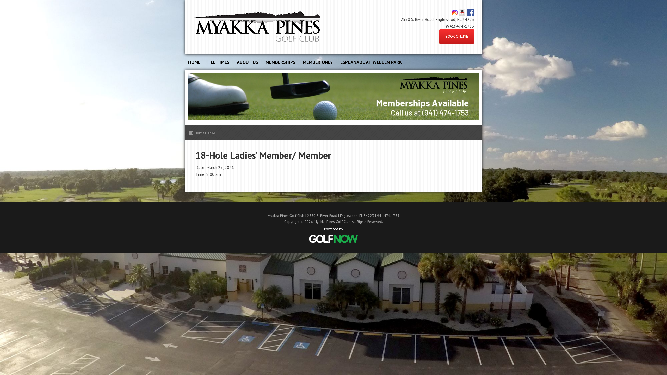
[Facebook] (470, 12)
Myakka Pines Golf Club (258, 27)
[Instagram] (454, 12)
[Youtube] (461, 12)
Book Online (457, 36)
